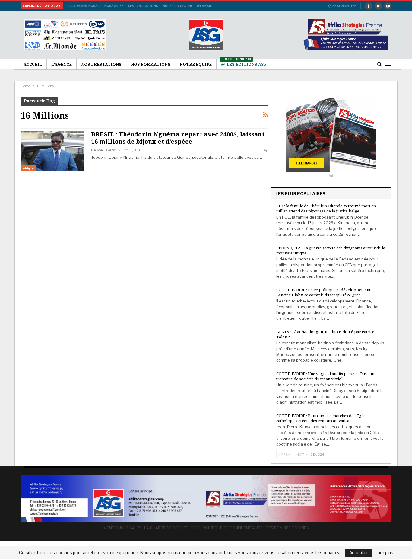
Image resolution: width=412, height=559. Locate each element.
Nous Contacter (177, 6)
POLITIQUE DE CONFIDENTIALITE (232, 527)
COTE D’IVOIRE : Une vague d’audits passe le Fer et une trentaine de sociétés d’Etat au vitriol (327, 376)
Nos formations (150, 64)
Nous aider (114, 6)
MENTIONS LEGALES (122, 527)
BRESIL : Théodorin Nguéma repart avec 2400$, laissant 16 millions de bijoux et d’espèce (178, 137)
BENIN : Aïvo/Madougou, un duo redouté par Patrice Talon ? (325, 334)
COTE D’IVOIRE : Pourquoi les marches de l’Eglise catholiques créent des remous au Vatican (322, 418)
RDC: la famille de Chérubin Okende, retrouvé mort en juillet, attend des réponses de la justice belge (326, 208)
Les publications (143, 6)
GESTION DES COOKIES (287, 527)
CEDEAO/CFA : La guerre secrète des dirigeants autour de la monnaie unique (330, 250)
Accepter (358, 552)
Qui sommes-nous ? (83, 6)
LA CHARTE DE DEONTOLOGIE (172, 527)
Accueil (33, 64)
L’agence (61, 64)
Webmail (204, 6)
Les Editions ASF (244, 63)
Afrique (28, 168)
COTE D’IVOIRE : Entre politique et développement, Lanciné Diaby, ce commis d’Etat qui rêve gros (323, 292)
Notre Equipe (196, 64)
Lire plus (384, 553)
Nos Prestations (101, 64)
